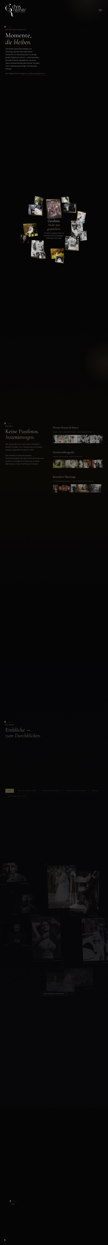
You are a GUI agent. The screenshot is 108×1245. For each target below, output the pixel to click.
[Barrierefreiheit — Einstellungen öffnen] (4, 1240)
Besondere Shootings (17, 794)
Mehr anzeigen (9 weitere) (54, 994)
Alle (9, 789)
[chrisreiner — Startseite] (15, 10)
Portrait (96, 789)
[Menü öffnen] (100, 10)
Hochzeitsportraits (51, 789)
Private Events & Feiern (76, 789)
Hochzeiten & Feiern (26, 35)
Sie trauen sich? (25, 73)
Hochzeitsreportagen (27, 789)
